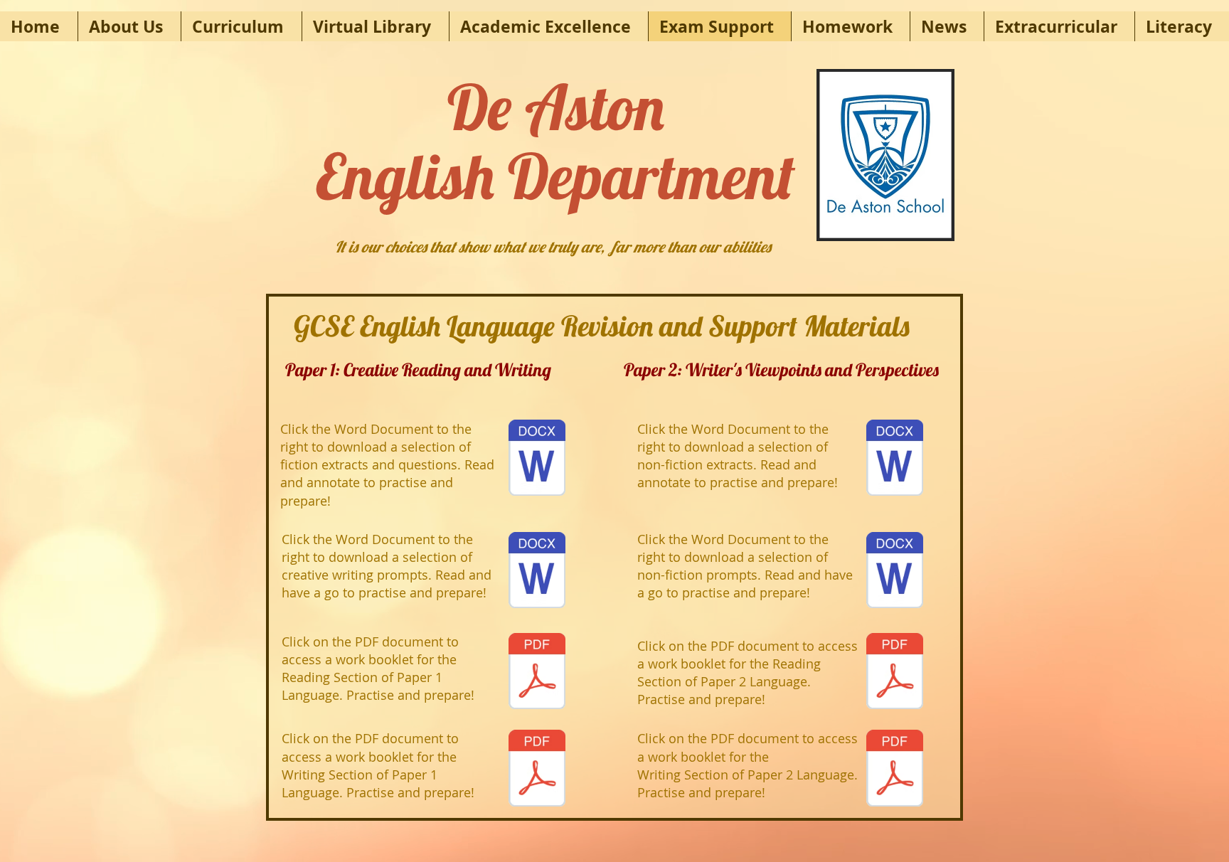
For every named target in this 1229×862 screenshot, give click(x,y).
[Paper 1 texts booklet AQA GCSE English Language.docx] (537, 459)
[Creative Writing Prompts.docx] (537, 572)
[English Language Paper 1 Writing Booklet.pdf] (537, 769)
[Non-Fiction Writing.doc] (895, 572)
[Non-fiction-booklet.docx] (895, 459)
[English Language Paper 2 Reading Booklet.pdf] (895, 673)
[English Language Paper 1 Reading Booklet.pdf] (537, 673)
